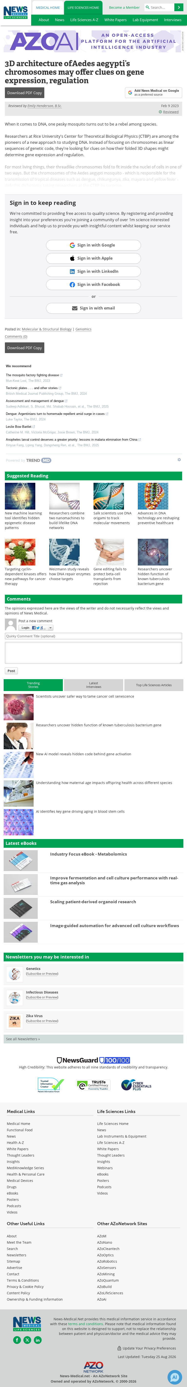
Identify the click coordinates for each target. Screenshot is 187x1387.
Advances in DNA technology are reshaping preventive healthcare (158, 518)
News (11, 1136)
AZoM (101, 1236)
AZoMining (106, 1274)
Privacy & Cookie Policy (25, 1286)
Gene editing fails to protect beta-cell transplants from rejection (110, 576)
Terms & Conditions (23, 1280)
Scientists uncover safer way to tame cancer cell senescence (85, 696)
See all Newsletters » (23, 1039)
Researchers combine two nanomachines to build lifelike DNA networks (66, 520)
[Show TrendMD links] (179, 460)
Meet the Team (19, 1242)
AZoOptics (105, 1255)
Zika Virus (34, 1015)
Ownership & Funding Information (35, 1299)
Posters (13, 1199)
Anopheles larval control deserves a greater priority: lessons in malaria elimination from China (71, 439)
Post (11, 670)
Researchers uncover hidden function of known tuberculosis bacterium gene (155, 576)
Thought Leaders (20, 1155)
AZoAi (101, 1299)
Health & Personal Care (26, 1174)
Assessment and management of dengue (35, 401)
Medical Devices (20, 1180)
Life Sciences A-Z (110, 1142)
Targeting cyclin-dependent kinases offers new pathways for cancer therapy (26, 576)
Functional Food (20, 1130)
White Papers (17, 1149)
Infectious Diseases (42, 992)
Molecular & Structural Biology (47, 329)
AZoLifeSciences (110, 1293)
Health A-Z (15, 1142)
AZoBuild (104, 1286)
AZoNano (104, 1242)
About (12, 1236)
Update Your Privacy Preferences (149, 1348)
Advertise (14, 1267)
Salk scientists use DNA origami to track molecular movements (112, 518)
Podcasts (14, 1206)
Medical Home (48, 7)
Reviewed (171, 112)
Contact (13, 1274)
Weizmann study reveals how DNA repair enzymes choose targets (70, 574)
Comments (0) (16, 336)
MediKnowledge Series (25, 1168)
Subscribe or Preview (42, 973)
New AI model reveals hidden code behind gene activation (83, 754)
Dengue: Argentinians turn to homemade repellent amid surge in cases (55, 414)
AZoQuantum (108, 1280)
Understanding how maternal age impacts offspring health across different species (104, 782)
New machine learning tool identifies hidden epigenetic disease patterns (23, 520)
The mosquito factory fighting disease (32, 375)
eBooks (12, 1193)
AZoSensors (106, 1267)
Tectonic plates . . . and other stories (32, 388)
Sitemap (13, 1261)
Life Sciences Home (83, 7)
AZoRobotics (107, 1261)
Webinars (105, 1168)
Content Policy (18, 1293)
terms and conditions (85, 1324)
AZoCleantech (108, 1248)
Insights (13, 1161)
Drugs (12, 1187)
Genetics (33, 968)
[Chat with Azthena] (175, 1377)
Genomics (83, 329)
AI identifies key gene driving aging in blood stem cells (80, 811)
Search (12, 1248)
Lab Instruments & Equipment (121, 1136)
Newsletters (16, 1255)
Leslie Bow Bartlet (18, 427)
